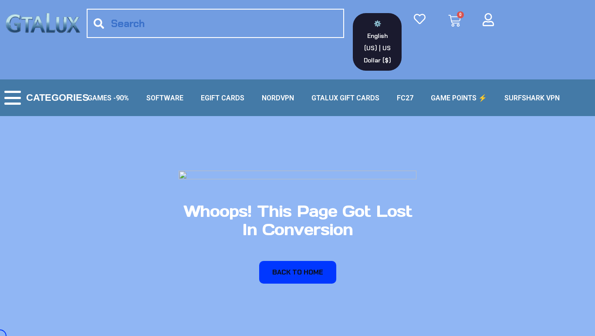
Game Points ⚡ (459, 98)
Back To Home (297, 272)
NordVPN (278, 98)
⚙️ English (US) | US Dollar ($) (377, 42)
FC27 (405, 98)
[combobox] (215, 23)
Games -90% (108, 98)
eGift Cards (222, 98)
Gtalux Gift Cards (345, 98)
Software (164, 98)
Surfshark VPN (532, 98)
